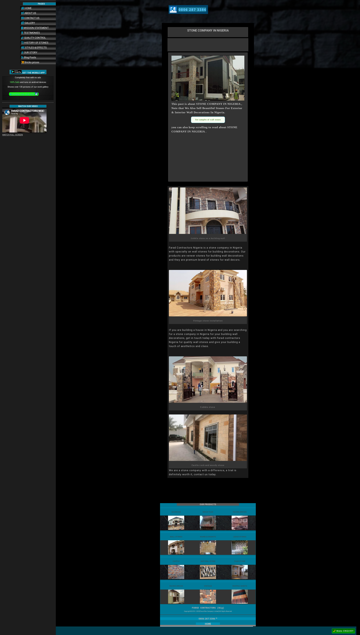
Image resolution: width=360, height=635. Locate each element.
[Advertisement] (208, 44)
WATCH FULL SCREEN (12, 135)
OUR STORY (30, 52)
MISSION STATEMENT (36, 27)
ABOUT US (30, 13)
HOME (28, 8)
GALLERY (29, 22)
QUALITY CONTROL (35, 37)
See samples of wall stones (208, 120)
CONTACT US (31, 17)
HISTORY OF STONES (36, 42)
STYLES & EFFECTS (35, 47)
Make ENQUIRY (345, 631)
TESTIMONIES (31, 32)
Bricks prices (31, 62)
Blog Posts (29, 57)
